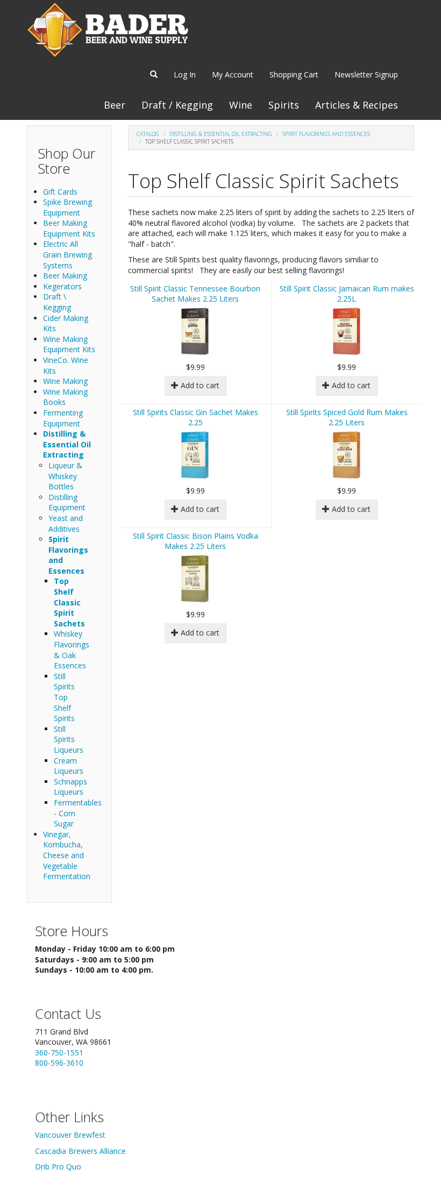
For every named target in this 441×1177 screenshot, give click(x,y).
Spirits (283, 104)
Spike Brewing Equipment (67, 207)
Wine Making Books (65, 397)
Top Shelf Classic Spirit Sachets (69, 602)
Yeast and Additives (65, 523)
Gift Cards (60, 192)
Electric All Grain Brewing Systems (67, 254)
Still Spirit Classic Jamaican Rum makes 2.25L (347, 293)
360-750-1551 (59, 1052)
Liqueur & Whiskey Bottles (65, 475)
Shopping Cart (293, 74)
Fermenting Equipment (63, 418)
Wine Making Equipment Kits (69, 344)
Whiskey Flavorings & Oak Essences (71, 649)
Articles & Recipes (356, 104)
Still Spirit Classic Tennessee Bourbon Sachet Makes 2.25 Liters (195, 293)
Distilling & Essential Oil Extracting (67, 444)
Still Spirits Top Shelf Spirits (64, 697)
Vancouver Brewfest (70, 1135)
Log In (185, 74)
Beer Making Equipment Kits (69, 228)
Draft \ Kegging (57, 301)
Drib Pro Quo (58, 1166)
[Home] (107, 30)
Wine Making (65, 381)
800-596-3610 (59, 1063)
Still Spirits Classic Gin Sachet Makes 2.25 (195, 417)
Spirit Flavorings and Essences (326, 134)
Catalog (148, 134)
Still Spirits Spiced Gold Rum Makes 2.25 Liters (347, 417)
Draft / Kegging (177, 104)
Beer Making (65, 275)
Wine (240, 104)
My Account (232, 74)
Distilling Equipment (67, 502)
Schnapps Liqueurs (70, 786)
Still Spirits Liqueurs (68, 739)
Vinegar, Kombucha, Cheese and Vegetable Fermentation (66, 855)
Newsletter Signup (366, 74)
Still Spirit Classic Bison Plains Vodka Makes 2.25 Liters (195, 541)
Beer (114, 104)
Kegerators (62, 286)
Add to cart (199, 385)
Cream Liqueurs (68, 765)
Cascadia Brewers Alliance (80, 1151)
